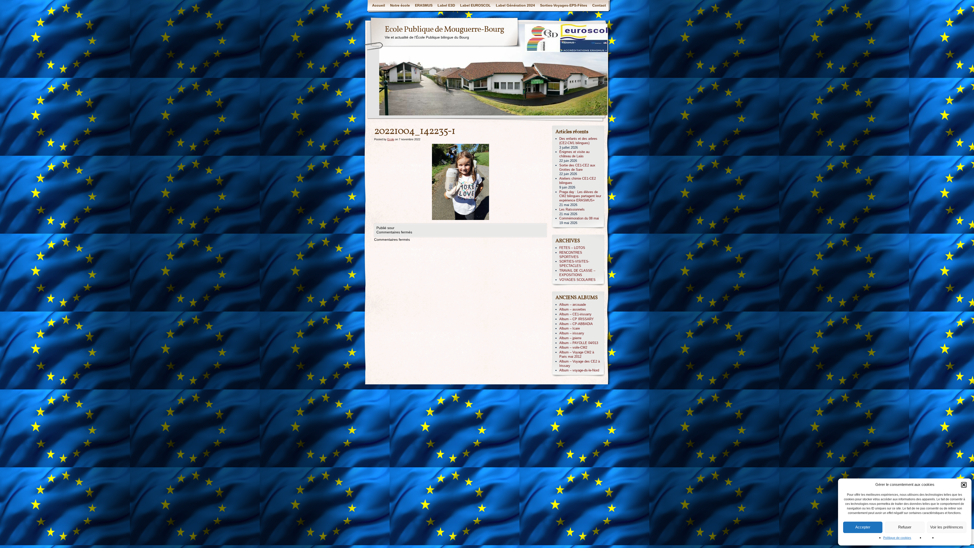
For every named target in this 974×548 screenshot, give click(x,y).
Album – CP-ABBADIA (576, 324)
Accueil (378, 5)
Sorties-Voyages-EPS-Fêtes (563, 5)
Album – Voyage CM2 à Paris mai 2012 (576, 354)
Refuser (904, 527)
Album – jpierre (570, 338)
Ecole (390, 139)
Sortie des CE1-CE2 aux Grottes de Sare (577, 167)
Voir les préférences (946, 527)
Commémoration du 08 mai (579, 218)
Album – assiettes (572, 309)
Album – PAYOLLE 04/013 (578, 343)
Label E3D (446, 5)
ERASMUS (423, 5)
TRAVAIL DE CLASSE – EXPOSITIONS (577, 273)
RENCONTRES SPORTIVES (570, 255)
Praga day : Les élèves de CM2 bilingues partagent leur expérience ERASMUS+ (580, 196)
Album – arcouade (572, 304)
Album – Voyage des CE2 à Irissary (579, 363)
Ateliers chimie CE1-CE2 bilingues (577, 181)
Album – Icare (569, 328)
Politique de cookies (897, 538)
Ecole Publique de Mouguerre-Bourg (444, 29)
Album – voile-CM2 (573, 347)
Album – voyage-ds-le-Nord (579, 370)
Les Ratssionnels (572, 209)
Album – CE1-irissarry (575, 314)
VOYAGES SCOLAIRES (577, 280)
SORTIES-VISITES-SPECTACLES (574, 264)
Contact (599, 5)
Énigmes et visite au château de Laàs (574, 154)
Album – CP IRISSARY (576, 319)
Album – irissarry (571, 333)
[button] (963, 484)
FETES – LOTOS (572, 248)
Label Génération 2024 (515, 5)
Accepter (862, 527)
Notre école (400, 5)
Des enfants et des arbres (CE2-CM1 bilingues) (578, 141)
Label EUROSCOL (475, 5)
